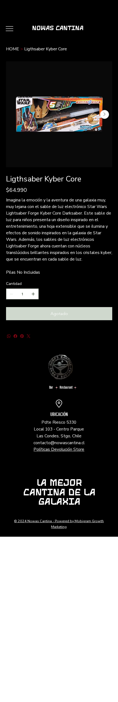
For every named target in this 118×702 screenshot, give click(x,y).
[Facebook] (15, 336)
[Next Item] (104, 114)
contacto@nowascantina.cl (59, 443)
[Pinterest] (22, 336)
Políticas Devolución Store (58, 449)
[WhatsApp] (9, 336)
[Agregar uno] (33, 293)
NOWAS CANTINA (57, 28)
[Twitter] (28, 336)
